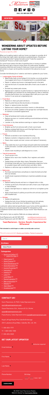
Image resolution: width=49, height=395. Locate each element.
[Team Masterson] (19, 3)
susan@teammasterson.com (37, 219)
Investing (6, 272)
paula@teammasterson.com (36, 315)
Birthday (27, 374)
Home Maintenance (10, 263)
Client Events (8, 259)
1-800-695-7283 (10, 331)
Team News (7, 286)
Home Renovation (9, 266)
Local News (7, 277)
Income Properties (10, 268)
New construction (9, 281)
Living (5, 275)
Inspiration (7, 270)
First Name (6, 356)
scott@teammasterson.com (37, 217)
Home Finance (8, 261)
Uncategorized (8, 288)
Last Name (6, 366)
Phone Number (7, 374)
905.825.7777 (27, 13)
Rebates (6, 283)
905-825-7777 (9, 328)
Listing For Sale (11, 256)
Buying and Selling (23, 233)
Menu (10, 18)
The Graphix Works (30, 393)
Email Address (7, 347)
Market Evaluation (36, 233)
